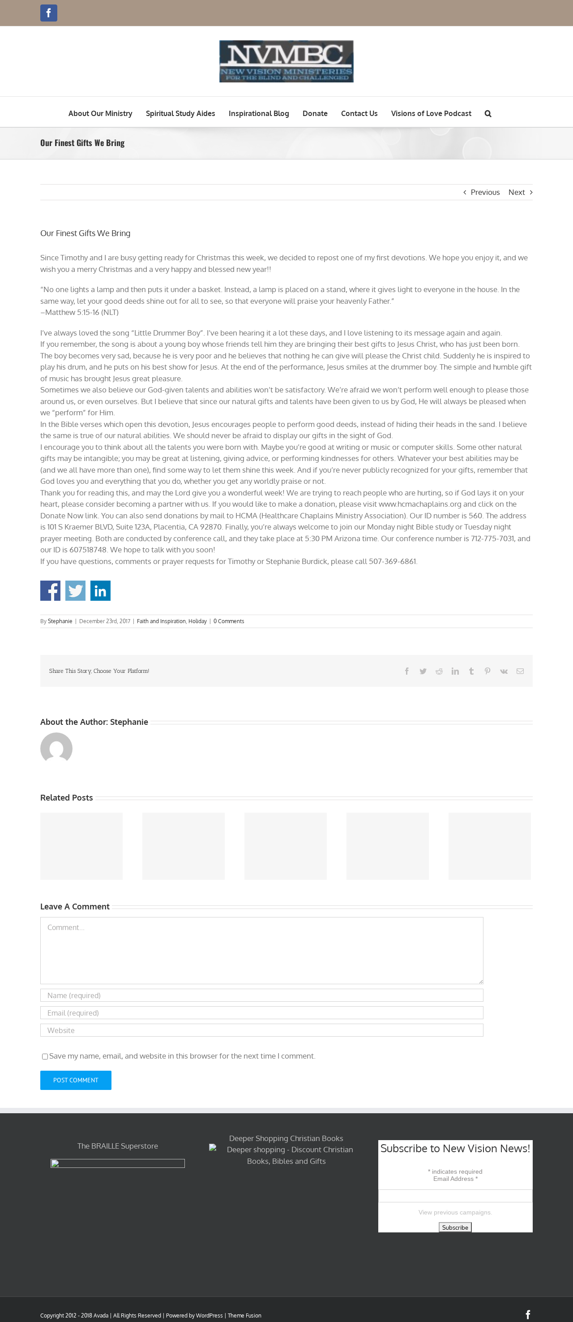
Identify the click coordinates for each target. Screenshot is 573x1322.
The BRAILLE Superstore (117, 1145)
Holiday (197, 621)
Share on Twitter (75, 591)
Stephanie (60, 621)
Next (517, 192)
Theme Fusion (244, 1315)
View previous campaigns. (455, 1212)
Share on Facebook (50, 591)
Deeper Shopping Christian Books (286, 1138)
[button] (488, 112)
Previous (485, 192)
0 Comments (229, 621)
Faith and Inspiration (161, 621)
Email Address (455, 1178)
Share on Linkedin (100, 591)
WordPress (209, 1315)
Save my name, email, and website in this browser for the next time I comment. (182, 1055)
